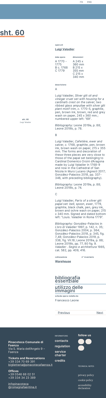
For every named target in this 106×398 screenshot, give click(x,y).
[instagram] (88, 341)
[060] (25, 44)
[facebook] (81, 341)
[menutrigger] (88, 7)
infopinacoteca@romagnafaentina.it (22, 385)
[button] (80, 279)
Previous (64, 312)
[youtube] (81, 348)
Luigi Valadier (64, 49)
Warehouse (63, 261)
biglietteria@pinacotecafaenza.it (30, 364)
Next (100, 312)
